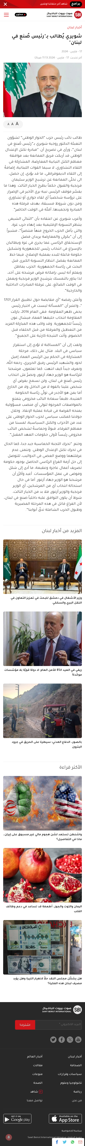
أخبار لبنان (74, 28)
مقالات (37, 1065)
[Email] (80, 1142)
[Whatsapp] (72, 1142)
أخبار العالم (34, 1057)
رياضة (78, 1092)
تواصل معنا (34, 1100)
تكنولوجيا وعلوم (71, 1083)
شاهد (34, 1092)
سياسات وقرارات (70, 1074)
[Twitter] (64, 1142)
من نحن (77, 1100)
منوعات (37, 1074)
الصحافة (76, 1065)
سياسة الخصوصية (72, 1131)
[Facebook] (57, 1142)
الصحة (37, 1083)
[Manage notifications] (9, 1137)
